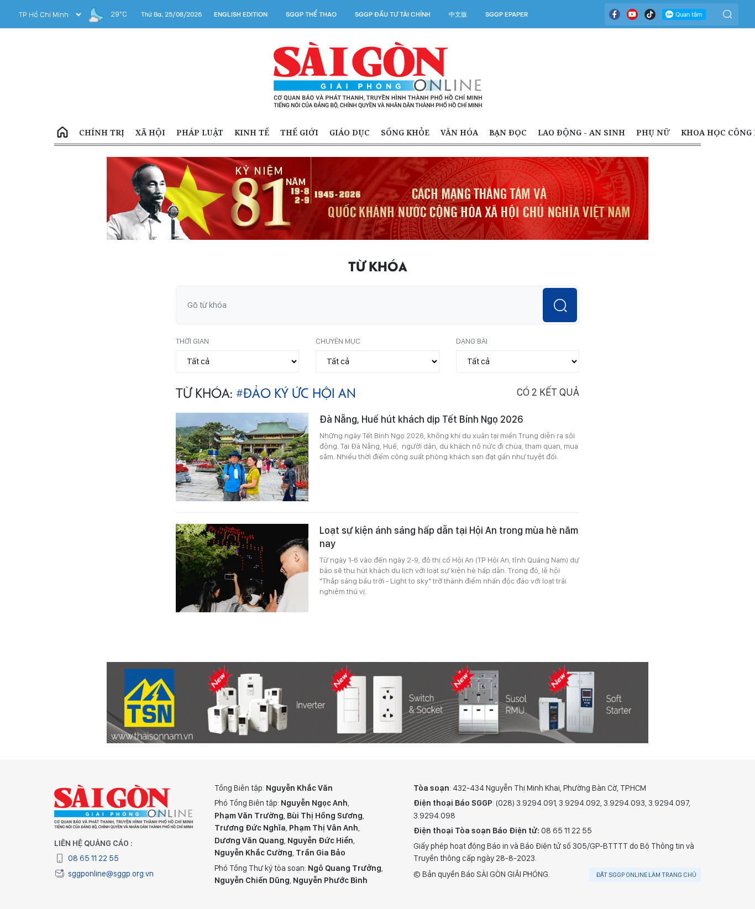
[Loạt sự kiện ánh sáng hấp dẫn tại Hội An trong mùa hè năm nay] (242, 568)
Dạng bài (471, 341)
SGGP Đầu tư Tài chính (393, 14)
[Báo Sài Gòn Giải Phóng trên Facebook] (614, 14)
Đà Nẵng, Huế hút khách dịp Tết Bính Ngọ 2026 (421, 419)
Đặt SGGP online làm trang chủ (646, 875)
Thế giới (299, 132)
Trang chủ (62, 133)
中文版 (458, 14)
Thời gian (192, 341)
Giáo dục (349, 132)
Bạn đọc (508, 132)
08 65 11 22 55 (93, 858)
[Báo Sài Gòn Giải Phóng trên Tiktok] (650, 14)
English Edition (241, 14)
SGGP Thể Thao (311, 14)
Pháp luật (199, 132)
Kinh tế (251, 132)
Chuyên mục (338, 341)
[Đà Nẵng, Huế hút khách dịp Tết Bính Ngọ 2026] (242, 457)
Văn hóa (459, 132)
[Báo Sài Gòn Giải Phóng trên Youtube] (632, 14)
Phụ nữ (653, 132)
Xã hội (150, 132)
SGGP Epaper (506, 14)
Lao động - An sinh (581, 132)
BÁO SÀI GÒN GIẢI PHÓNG (378, 75)
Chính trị (101, 132)
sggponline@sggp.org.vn (111, 874)
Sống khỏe (405, 132)
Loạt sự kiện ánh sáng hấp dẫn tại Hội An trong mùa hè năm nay (448, 536)
